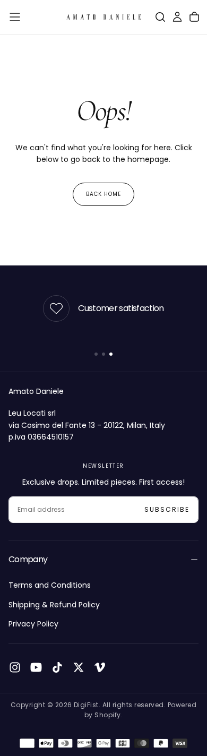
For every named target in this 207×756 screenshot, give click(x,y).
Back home (103, 194)
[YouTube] (36, 667)
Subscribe (166, 509)
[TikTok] (57, 667)
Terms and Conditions (49, 585)
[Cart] (194, 16)
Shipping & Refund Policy (54, 604)
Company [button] (28, 559)
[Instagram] (14, 667)
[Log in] (177, 16)
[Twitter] (78, 667)
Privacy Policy (33, 623)
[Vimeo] (99, 667)
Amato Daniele (36, 391)
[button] (14, 17)
